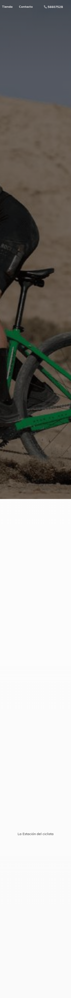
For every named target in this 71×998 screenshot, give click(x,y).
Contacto (26, 7)
